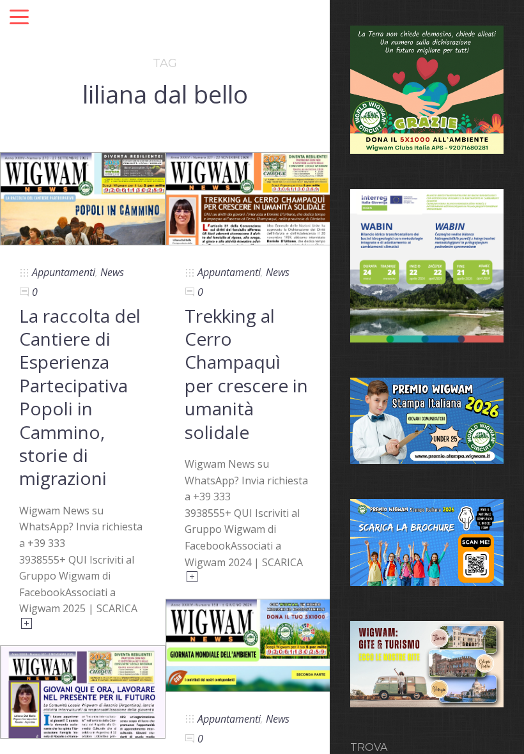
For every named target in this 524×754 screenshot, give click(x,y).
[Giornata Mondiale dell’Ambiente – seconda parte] (248, 644)
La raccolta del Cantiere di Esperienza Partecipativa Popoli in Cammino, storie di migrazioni (80, 397)
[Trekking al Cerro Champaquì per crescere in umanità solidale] (248, 197)
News (112, 272)
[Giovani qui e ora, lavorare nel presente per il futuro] (83, 691)
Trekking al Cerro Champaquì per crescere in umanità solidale (246, 374)
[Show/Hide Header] (19, 18)
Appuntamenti (63, 272)
